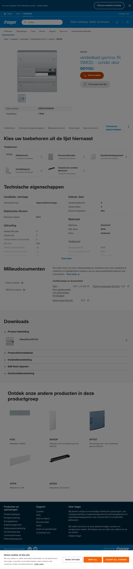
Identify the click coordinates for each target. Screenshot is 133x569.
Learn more (39, 564)
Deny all (92, 560)
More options (72, 560)
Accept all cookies (116, 560)
